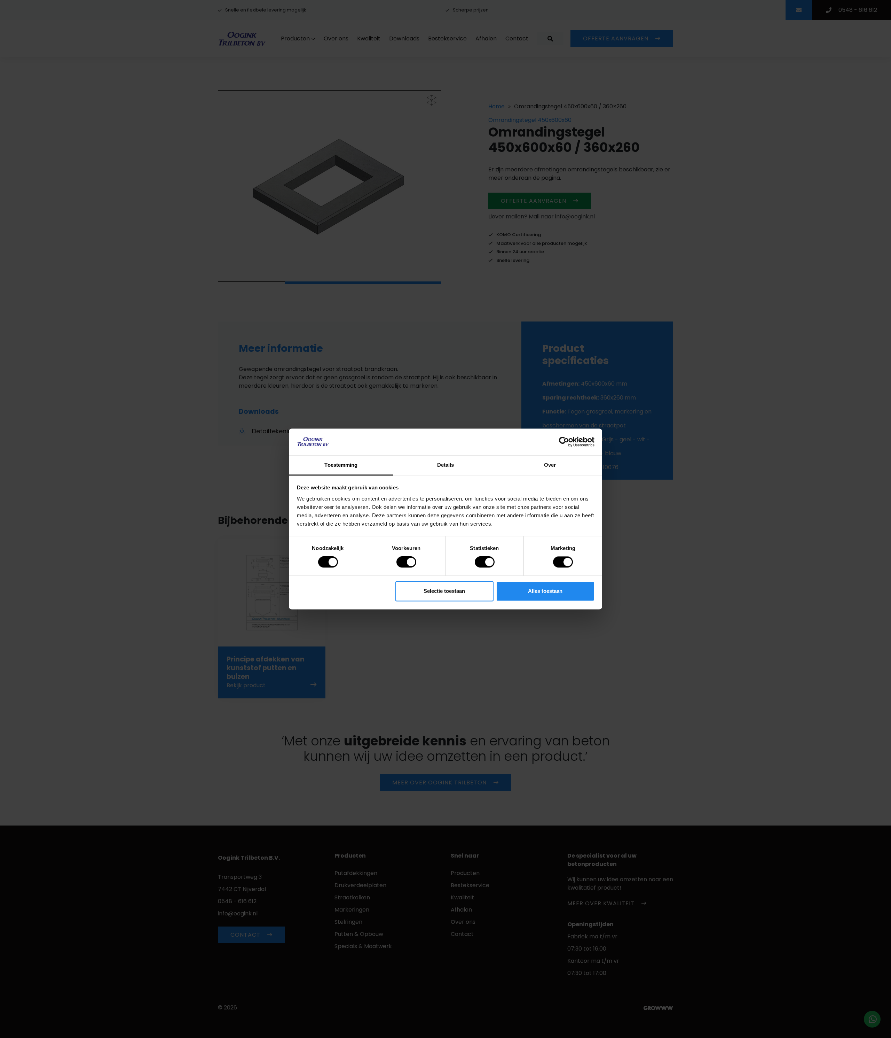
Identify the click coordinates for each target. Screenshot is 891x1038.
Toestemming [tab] (340, 465)
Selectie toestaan (444, 591)
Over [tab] (550, 465)
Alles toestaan (545, 591)
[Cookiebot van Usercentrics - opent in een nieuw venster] (564, 442)
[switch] (406, 562)
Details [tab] (445, 465)
